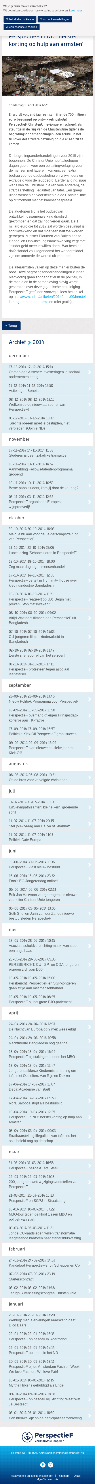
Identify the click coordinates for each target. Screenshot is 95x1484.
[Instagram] (50, 1464)
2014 (38, 342)
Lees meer (75, 10)
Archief (17, 342)
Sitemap (64, 1475)
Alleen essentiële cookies (21, 27)
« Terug (11, 325)
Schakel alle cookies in (20, 19)
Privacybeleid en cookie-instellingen (31, 1475)
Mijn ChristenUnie (47, 1479)
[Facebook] (43, 1464)
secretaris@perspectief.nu (68, 1453)
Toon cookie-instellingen (55, 19)
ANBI (77, 1475)
